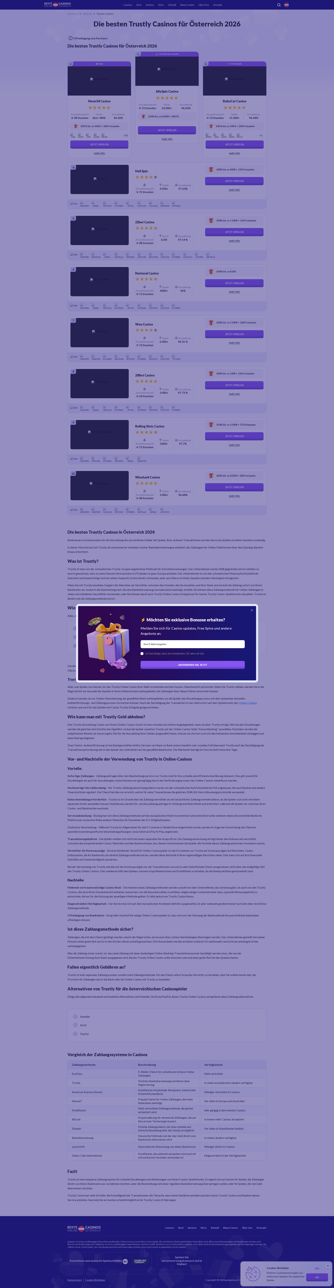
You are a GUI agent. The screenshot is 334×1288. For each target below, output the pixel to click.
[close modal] (252, 610)
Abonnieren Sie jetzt (192, 664)
